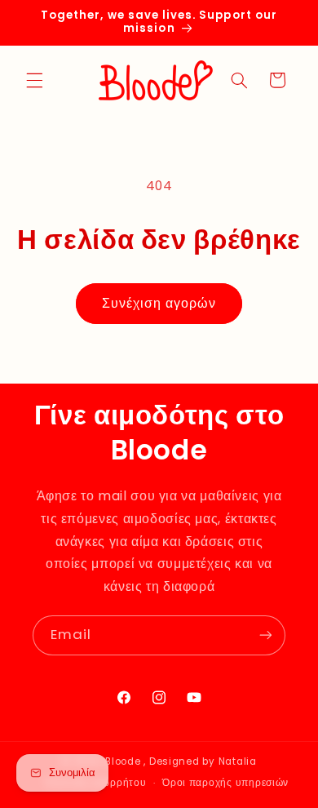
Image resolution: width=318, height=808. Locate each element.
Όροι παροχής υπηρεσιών (225, 782)
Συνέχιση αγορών (159, 303)
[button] (34, 80)
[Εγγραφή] (266, 635)
